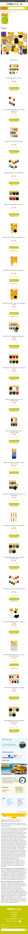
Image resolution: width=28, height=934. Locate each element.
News (19, 806)
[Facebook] (26, 1)
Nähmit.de (20, 883)
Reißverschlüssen (10, 863)
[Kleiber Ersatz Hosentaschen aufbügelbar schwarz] (14, 228)
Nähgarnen (18, 863)
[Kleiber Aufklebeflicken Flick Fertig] (14, 69)
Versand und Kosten (6, 774)
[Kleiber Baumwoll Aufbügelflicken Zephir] (14, 132)
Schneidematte (17, 857)
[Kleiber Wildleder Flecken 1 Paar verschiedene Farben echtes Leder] (14, 712)
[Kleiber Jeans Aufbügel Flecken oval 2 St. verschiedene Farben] (14, 390)
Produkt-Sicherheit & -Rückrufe (14, 919)
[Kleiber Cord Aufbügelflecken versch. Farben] (14, 195)
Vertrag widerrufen (20, 801)
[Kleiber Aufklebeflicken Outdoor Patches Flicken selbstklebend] (14, 101)
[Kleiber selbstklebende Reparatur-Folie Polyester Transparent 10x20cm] (14, 646)
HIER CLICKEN (5, 760)
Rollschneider (11, 858)
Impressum (9, 799)
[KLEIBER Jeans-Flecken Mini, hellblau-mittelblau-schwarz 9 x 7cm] (14, 454)
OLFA (5, 859)
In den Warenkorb (14, 247)
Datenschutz (10, 801)
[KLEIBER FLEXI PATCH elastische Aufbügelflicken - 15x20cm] (14, 327)
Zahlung (13, 1)
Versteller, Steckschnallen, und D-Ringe (11, 855)
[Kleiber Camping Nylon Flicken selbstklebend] (14, 164)
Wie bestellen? (21, 803)
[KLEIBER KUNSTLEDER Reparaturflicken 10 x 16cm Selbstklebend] (14, 485)
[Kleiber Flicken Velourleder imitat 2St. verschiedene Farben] (14, 359)
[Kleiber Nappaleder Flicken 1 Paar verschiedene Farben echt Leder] (14, 548)
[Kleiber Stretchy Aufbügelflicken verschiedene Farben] (14, 679)
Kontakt (3, 791)
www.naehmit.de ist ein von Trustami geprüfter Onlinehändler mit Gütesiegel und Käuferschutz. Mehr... (10, 781)
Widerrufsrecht (21, 799)
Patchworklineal (6, 861)
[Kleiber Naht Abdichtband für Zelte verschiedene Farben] (14, 517)
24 (14, 59)
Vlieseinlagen (14, 847)
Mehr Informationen (14, 88)
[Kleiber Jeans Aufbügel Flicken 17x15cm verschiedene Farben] (14, 422)
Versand (9, 1)
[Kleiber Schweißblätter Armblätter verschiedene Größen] (14, 613)
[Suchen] (25, 8)
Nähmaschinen (19, 832)
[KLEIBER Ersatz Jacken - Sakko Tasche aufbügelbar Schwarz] (14, 294)
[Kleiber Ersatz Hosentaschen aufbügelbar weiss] (14, 261)
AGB (8, 800)
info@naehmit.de (6, 790)
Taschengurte (12, 853)
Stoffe (4, 847)
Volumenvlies (21, 847)
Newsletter (20, 804)
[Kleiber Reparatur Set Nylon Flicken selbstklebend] (14, 580)
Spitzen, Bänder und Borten (9, 844)
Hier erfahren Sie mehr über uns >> (9, 745)
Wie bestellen (4, 1)
